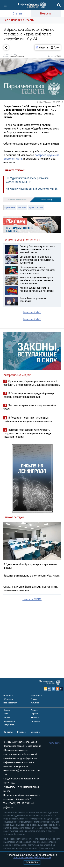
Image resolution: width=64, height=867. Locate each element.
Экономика (36, 695)
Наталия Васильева (16, 56)
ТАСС (59, 56)
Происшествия (10, 703)
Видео (7, 710)
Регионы (35, 717)
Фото (6, 713)
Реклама (21, 732)
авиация (22, 207)
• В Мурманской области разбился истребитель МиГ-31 (27, 180)
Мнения (7, 717)
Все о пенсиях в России (18, 20)
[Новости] (42, 47)
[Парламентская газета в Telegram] (53, 688)
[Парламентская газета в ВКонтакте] (49, 688)
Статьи (17, 13)
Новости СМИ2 (32, 312)
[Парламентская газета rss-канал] (45, 688)
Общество (8, 699)
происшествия (36, 207)
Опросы (34, 710)
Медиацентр (9, 721)
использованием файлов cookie (32, 857)
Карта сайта (55, 743)
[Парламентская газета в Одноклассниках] (57, 688)
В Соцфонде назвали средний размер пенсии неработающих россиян (28, 395)
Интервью (35, 721)
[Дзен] (55, 47)
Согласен (32, 862)
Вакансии (35, 732)
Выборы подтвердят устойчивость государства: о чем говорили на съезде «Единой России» (27, 433)
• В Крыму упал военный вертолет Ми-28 (32, 188)
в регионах (9, 207)
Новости (46, 13)
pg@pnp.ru (8, 807)
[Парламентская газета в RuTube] (61, 688)
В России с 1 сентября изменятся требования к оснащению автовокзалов (27, 419)
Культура (35, 703)
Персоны (35, 713)
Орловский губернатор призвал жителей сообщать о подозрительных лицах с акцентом (31, 382)
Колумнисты (9, 725)
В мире (34, 699)
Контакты (8, 732)
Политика (8, 695)
